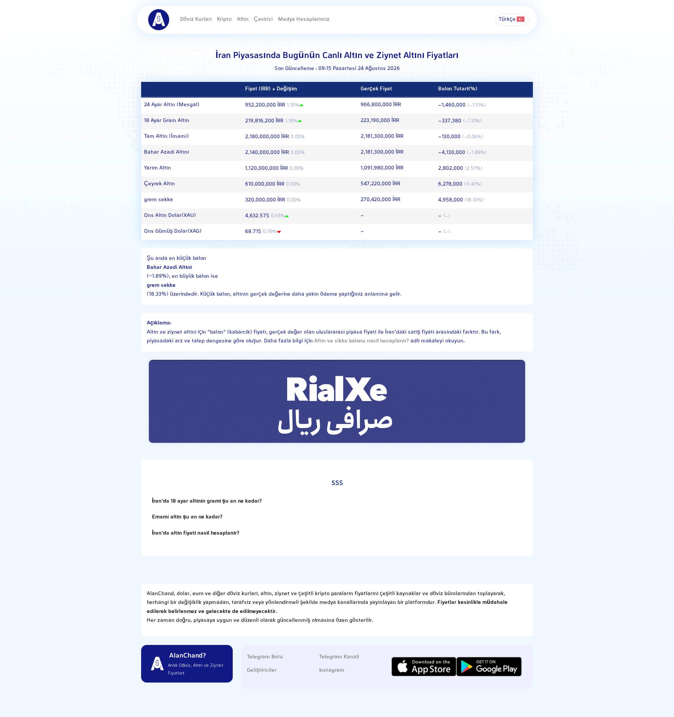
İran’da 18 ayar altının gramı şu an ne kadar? (207, 501)
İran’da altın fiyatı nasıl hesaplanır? (195, 533)
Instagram (331, 670)
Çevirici (263, 19)
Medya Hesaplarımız (304, 19)
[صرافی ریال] (337, 401)
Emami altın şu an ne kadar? (187, 517)
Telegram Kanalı (339, 657)
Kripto (224, 19)
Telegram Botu (265, 657)
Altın (243, 19)
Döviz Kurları (196, 19)
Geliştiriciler (262, 670)
